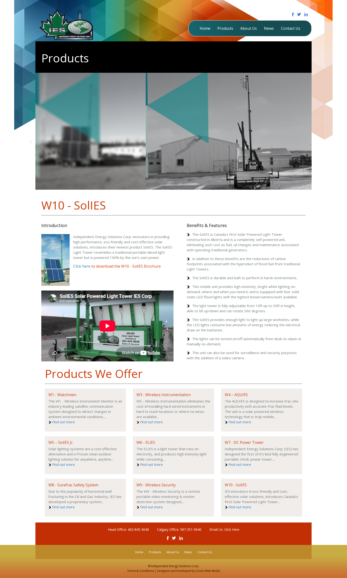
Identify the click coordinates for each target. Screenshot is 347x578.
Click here (81, 266)
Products (225, 28)
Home (205, 28)
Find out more (63, 422)
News (269, 28)
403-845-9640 (138, 529)
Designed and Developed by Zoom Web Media (188, 571)
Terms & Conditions (141, 571)
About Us (248, 28)
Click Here (231, 529)
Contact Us (290, 28)
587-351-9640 (190, 529)
